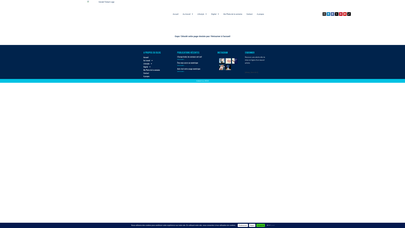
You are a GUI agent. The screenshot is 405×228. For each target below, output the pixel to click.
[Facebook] (332, 14)
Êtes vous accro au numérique (187, 62)
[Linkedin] (328, 14)
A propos (260, 14)
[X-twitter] (336, 14)
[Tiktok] (349, 14)
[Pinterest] (341, 14)
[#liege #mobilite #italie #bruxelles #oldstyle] (222, 67)
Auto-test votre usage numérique (188, 68)
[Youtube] (345, 14)
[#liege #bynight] (228, 67)
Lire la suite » (180, 59)
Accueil (175, 14)
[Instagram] (324, 14)
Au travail (186, 14)
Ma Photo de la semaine (232, 14)
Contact (249, 14)
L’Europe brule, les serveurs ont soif (189, 56)
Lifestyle (200, 14)
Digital (213, 14)
